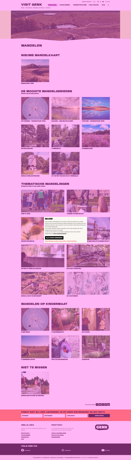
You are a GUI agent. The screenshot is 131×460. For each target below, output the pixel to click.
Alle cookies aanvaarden (54, 237)
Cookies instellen (71, 241)
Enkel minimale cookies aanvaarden (55, 241)
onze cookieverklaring (59, 233)
